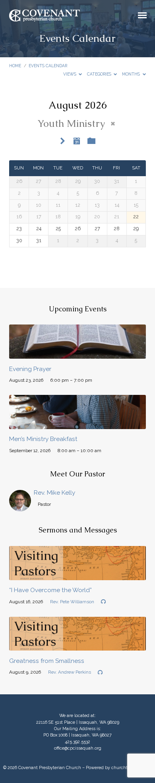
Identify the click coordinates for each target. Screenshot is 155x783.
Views (70, 74)
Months (131, 74)
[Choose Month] (76, 140)
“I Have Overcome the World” (50, 590)
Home (15, 65)
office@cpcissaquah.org (77, 748)
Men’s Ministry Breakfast (43, 439)
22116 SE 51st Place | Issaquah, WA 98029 (77, 722)
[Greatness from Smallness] (77, 646)
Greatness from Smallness (46, 660)
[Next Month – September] (62, 141)
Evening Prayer (30, 369)
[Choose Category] (91, 141)
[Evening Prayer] (77, 354)
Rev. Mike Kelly (54, 492)
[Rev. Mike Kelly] (20, 507)
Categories (99, 74)
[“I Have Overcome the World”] (77, 576)
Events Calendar (48, 65)
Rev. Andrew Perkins (69, 672)
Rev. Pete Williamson (72, 601)
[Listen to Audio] (103, 601)
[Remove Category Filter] (113, 124)
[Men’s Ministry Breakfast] (77, 424)
